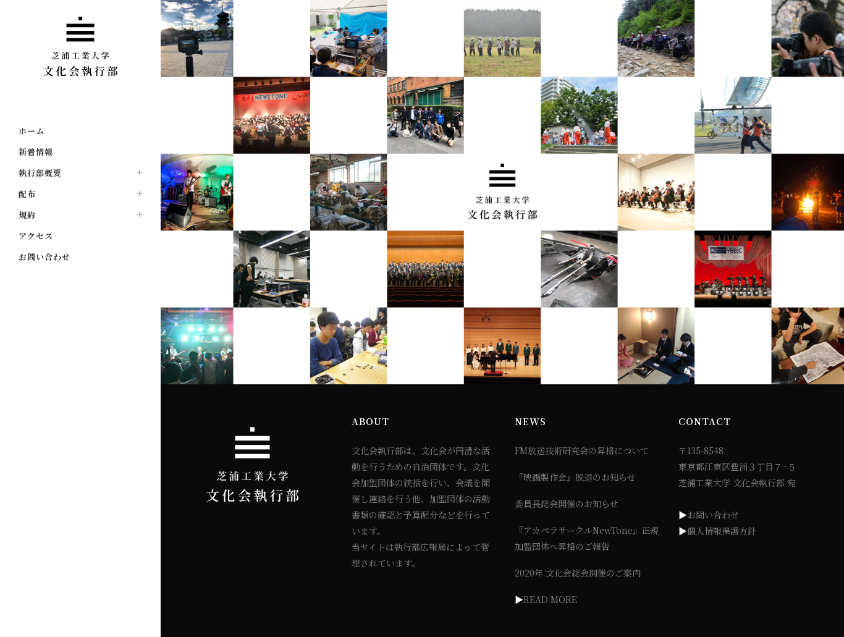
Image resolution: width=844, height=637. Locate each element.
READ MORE (550, 599)
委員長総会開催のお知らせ (566, 503)
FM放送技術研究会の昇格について (582, 450)
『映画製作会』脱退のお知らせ (575, 477)
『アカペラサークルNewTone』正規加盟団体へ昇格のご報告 (587, 538)
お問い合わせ (713, 514)
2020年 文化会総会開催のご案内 (578, 573)
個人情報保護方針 (721, 531)
